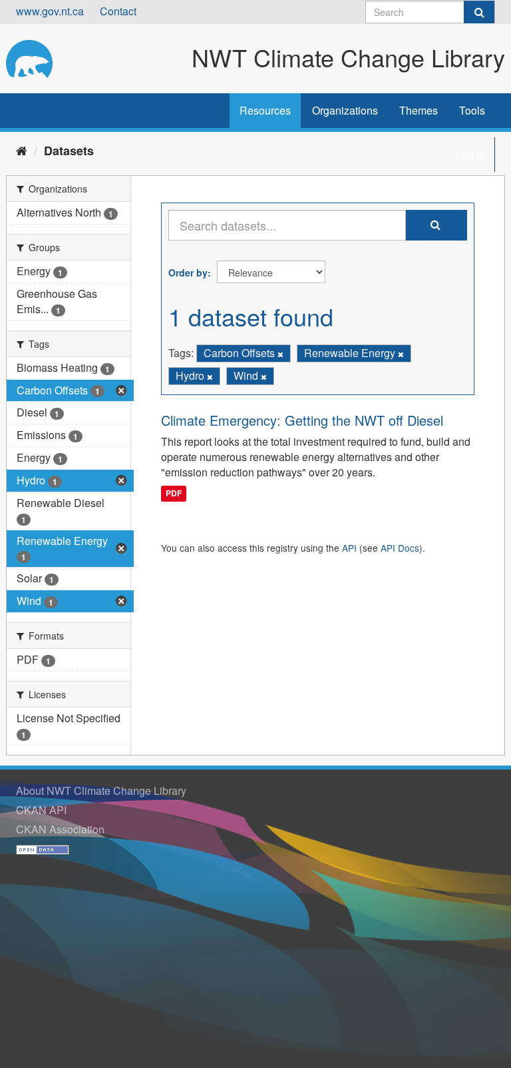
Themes (418, 110)
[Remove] (280, 353)
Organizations (345, 110)
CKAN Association (60, 829)
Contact (118, 11)
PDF (174, 493)
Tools (472, 110)
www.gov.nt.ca (50, 11)
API (349, 547)
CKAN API (41, 809)
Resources (265, 110)
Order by (188, 272)
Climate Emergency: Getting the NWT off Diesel (302, 420)
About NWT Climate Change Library (101, 790)
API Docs (400, 547)
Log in (470, 154)
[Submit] (479, 12)
